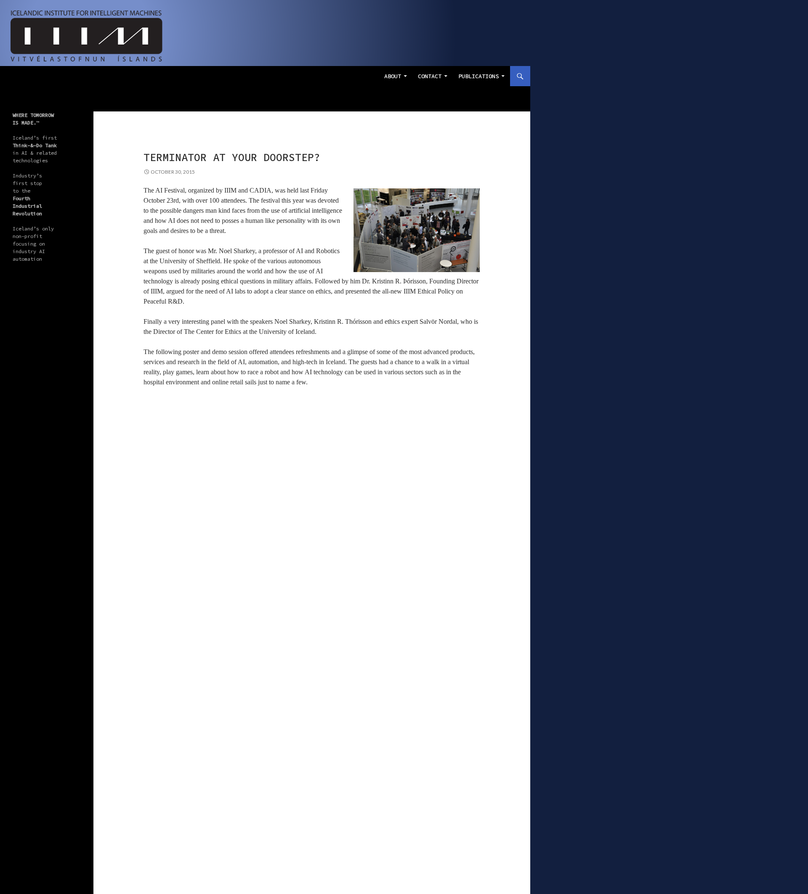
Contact (429, 76)
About (392, 76)
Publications (478, 76)
